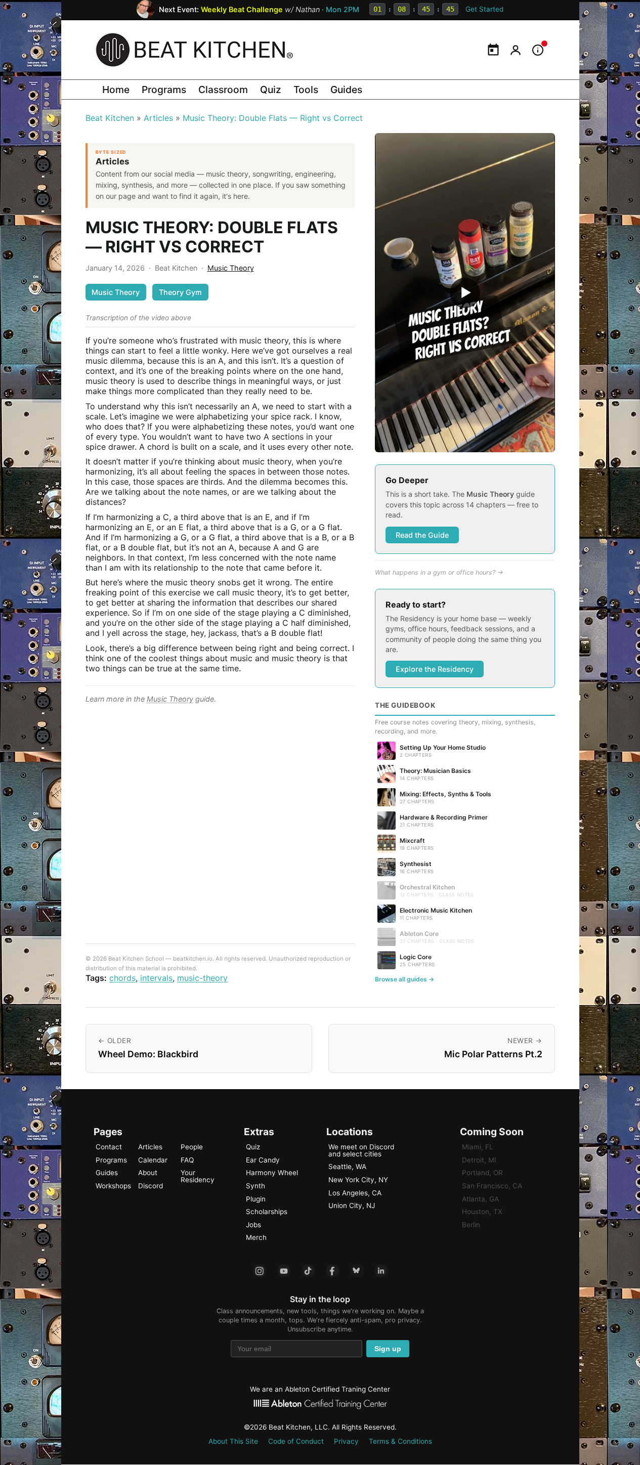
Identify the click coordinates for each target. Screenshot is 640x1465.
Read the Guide (422, 535)
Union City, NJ (351, 1205)
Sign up (387, 1349)
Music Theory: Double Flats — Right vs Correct (273, 118)
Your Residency (198, 1176)
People (192, 1147)
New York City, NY (358, 1180)
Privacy (346, 1441)
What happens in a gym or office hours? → (439, 572)
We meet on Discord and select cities (361, 1150)
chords (122, 978)
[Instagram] (259, 1271)
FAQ (187, 1160)
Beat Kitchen (110, 118)
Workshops (113, 1186)
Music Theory (230, 268)
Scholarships (266, 1212)
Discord (150, 1186)
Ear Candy (263, 1160)
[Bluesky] (357, 1271)
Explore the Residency (435, 669)
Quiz (270, 89)
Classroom (223, 89)
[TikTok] (308, 1271)
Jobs (253, 1225)
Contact (109, 1147)
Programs (164, 89)
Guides (346, 89)
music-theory (202, 978)
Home (116, 89)
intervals (156, 978)
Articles (158, 118)
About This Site (233, 1441)
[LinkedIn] (381, 1271)
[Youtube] (284, 1271)
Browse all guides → (404, 979)
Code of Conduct (296, 1441)
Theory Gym (180, 292)
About (147, 1173)
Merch (256, 1237)
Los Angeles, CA (354, 1193)
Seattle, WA (347, 1166)
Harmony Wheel (272, 1173)
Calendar (152, 1160)
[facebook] (332, 1271)
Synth (255, 1186)
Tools (305, 89)
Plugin (256, 1199)
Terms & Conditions (400, 1441)
